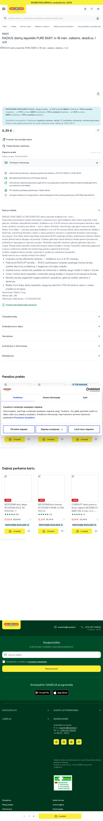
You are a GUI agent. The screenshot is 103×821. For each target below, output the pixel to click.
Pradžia (13, 26)
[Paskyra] (85, 9)
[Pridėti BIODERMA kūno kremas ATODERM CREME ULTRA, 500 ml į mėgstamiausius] (62, 531)
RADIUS (5, 33)
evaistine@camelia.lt (68, 727)
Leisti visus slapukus (84, 429)
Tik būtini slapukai (18, 429)
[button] (95, 152)
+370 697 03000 (93, 627)
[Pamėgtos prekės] (91, 9)
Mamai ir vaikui (25, 26)
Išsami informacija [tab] (51, 397)
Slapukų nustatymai (50, 429)
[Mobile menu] (4, 9)
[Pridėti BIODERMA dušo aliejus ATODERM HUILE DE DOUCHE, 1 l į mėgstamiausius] (28, 531)
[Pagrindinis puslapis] (17, 9)
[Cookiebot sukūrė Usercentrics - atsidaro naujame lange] (88, 390)
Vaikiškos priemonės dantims (63, 26)
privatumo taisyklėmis (37, 662)
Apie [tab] (85, 397)
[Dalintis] (98, 93)
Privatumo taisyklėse (24, 417)
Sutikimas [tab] (18, 397)
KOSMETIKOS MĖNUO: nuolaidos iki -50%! (51, 2)
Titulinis (4, 26)
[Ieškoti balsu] (97, 18)
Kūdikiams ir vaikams (42, 26)
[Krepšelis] (98, 9)
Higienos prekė (9, 152)
